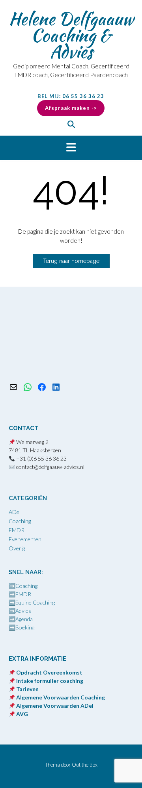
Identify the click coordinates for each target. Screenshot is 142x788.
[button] (71, 148)
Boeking (24, 627)
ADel (15, 511)
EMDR (16, 530)
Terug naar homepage (71, 261)
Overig (17, 548)
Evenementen (25, 539)
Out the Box (84, 765)
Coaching (20, 521)
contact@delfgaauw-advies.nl (50, 466)
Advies (23, 610)
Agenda (24, 619)
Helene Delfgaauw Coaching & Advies (71, 35)
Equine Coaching (35, 602)
